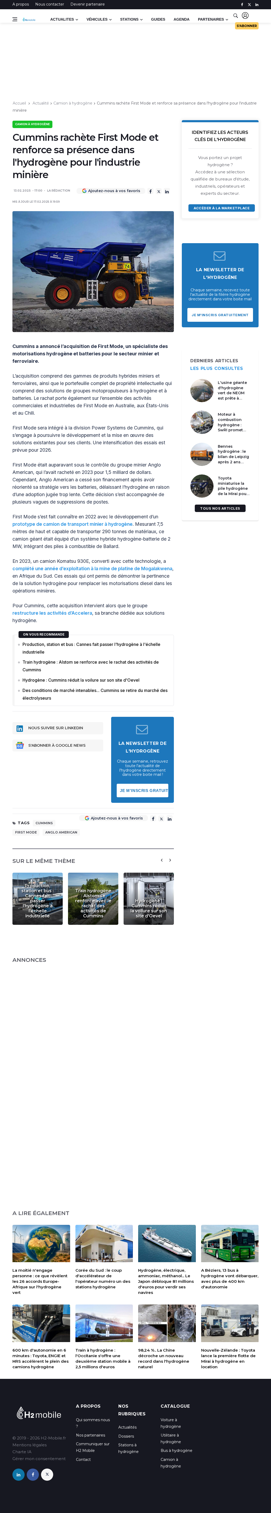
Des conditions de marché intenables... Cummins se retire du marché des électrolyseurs (95, 694)
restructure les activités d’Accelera (52, 613)
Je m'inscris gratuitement (144, 790)
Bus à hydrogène (176, 1450)
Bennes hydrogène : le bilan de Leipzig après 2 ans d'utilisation (233, 456)
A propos (20, 4)
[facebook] (242, 4)
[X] (159, 191)
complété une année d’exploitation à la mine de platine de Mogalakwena (92, 568)
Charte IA (21, 1451)
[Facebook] (150, 191)
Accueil (19, 103)
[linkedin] (257, 4)
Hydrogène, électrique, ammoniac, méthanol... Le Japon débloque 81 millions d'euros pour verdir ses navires (166, 1281)
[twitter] (249, 4)
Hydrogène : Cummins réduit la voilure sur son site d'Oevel (80, 680)
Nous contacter (49, 4)
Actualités (127, 1427)
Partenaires (211, 19)
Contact (83, 1459)
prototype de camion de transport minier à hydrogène (72, 524)
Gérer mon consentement (39, 1458)
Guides (158, 19)
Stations (129, 19)
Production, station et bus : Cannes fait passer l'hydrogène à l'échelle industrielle (91, 648)
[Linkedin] (167, 191)
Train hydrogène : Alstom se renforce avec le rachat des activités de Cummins (90, 665)
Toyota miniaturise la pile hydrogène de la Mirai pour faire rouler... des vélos (234, 491)
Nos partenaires (90, 1435)
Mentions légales (29, 1444)
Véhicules (97, 19)
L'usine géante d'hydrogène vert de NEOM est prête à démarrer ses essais (232, 395)
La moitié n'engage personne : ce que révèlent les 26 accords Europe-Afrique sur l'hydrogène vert (39, 1281)
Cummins (44, 823)
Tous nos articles (220, 508)
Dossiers (126, 1436)
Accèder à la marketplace (222, 208)
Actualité (41, 103)
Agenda (181, 19)
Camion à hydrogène (72, 103)
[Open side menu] (14, 19)
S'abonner (247, 26)
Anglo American (61, 832)
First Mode (26, 832)
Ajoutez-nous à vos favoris (114, 190)
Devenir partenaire (87, 4)
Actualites (62, 19)
